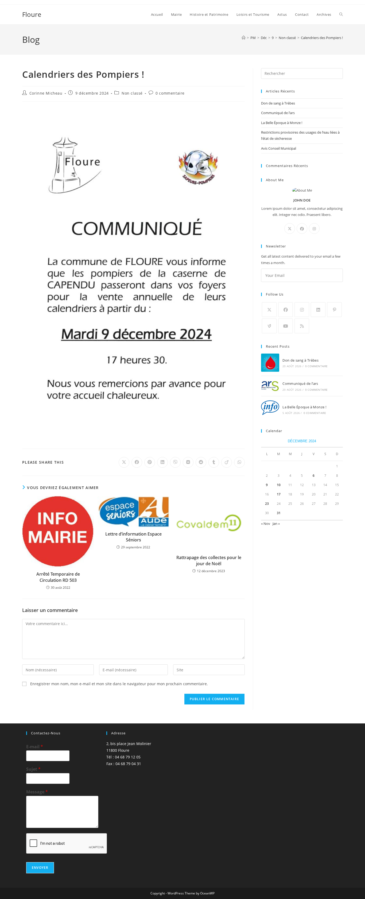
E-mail (34, 747)
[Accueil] (243, 37)
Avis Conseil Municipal (278, 148)
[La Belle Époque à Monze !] (270, 409)
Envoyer (40, 867)
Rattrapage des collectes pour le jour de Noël (208, 560)
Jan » (276, 523)
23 (267, 503)
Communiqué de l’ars (278, 112)
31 (279, 513)
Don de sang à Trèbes (278, 103)
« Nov (265, 523)
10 (279, 485)
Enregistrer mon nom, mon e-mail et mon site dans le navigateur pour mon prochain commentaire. (119, 683)
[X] (289, 228)
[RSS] (301, 326)
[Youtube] (285, 326)
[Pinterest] (334, 309)
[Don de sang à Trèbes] (270, 363)
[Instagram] (314, 228)
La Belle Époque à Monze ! (281, 122)
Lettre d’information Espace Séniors (133, 537)
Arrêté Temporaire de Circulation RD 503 (58, 577)
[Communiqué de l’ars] (270, 386)
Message (37, 792)
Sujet (33, 769)
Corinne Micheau (46, 93)
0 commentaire (170, 93)
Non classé (132, 93)
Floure (31, 14)
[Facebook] (302, 228)
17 (279, 494)
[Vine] (269, 326)
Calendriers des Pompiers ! (322, 37)
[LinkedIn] (318, 309)
